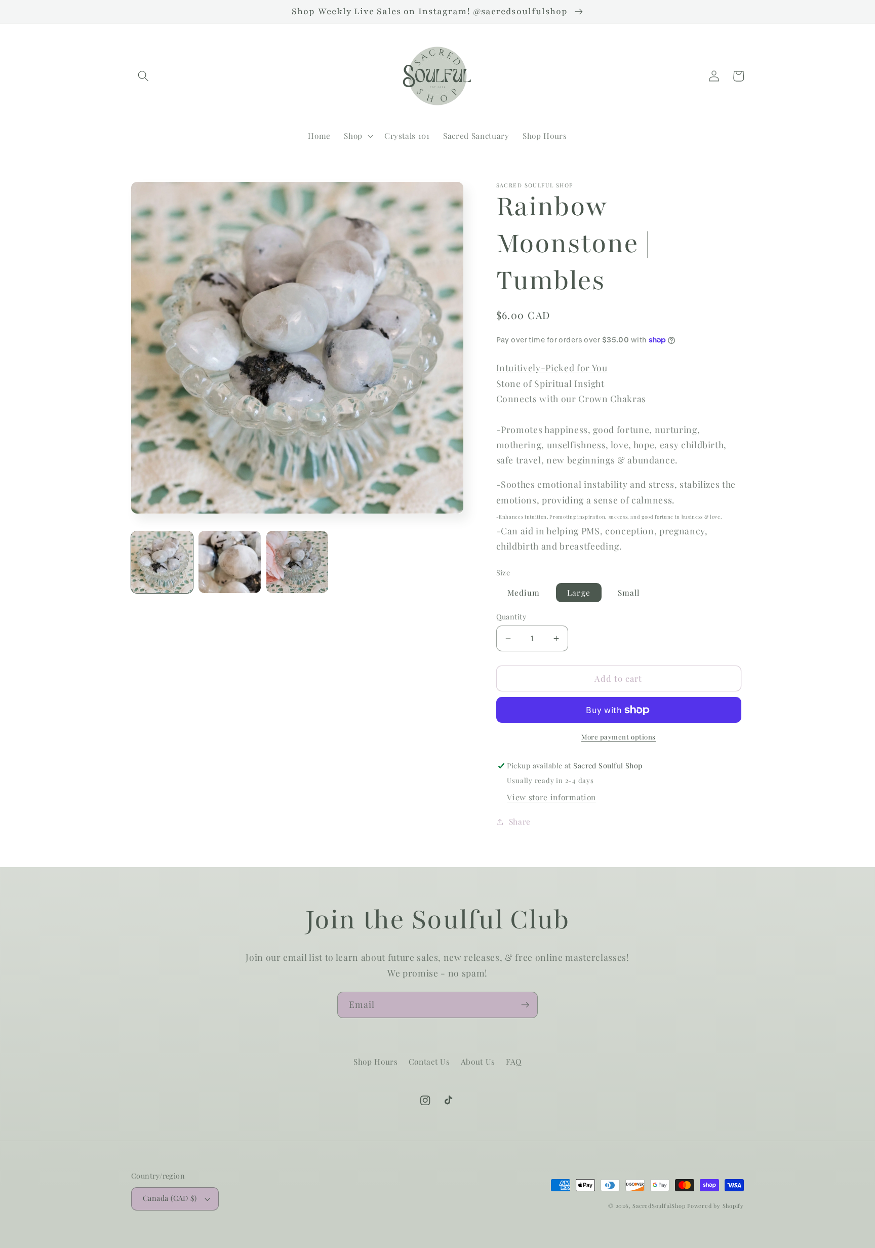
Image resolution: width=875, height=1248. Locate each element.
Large (578, 592)
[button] (143, 76)
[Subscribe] (525, 1005)
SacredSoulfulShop (658, 1206)
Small (629, 592)
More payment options (618, 736)
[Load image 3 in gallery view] (297, 562)
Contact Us (429, 1061)
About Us (478, 1061)
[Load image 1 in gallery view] (162, 562)
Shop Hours (375, 1061)
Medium (523, 592)
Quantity (511, 616)
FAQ (514, 1061)
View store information (551, 797)
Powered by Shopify (715, 1206)
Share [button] (520, 821)
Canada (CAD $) (169, 1198)
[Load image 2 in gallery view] (229, 562)
